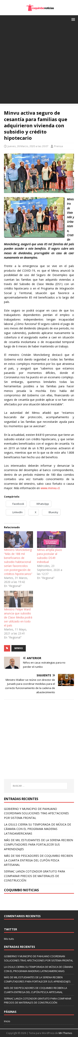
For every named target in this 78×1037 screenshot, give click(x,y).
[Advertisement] (39, 64)
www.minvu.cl (50, 488)
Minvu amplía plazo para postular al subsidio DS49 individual (49, 556)
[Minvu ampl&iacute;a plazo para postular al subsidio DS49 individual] (51, 539)
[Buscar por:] (39, 785)
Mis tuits (9, 939)
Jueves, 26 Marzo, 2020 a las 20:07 (28, 146)
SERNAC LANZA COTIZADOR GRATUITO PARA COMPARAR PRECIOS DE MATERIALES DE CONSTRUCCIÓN (34, 875)
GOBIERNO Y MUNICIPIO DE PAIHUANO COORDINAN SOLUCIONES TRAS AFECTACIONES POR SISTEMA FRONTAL (36, 813)
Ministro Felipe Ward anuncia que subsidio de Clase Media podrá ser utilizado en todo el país (18, 617)
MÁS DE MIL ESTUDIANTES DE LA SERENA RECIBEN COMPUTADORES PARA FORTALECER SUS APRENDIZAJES (38, 844)
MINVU (18, 648)
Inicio (7, 1021)
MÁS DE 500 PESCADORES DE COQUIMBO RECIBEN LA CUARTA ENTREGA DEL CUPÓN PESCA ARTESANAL (38, 860)
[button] (72, 19)
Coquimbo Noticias (21, 890)
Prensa (58, 146)
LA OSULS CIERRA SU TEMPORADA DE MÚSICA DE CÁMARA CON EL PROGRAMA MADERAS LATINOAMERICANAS (37, 829)
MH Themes (65, 1033)
